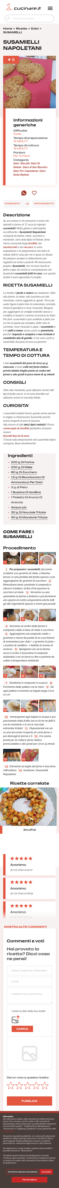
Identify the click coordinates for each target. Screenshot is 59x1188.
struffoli (32, 243)
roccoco (28, 247)
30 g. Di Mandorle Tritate (29, 517)
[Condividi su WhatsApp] (24, 194)
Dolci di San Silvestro (35, 167)
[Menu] (50, 8)
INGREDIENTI (12, 203)
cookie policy (8, 1131)
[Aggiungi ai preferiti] (34, 193)
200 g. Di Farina (22, 462)
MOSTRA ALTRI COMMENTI (25, 926)
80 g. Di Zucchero (24, 472)
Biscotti (25, 163)
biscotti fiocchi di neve (16, 435)
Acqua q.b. (19, 507)
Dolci (16, 163)
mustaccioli (10, 247)
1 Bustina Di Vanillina (26, 492)
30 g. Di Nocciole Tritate (28, 512)
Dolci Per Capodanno (25, 170)
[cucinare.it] (23, 6)
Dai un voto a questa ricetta (28, 1077)
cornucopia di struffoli (16, 428)
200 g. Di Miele (21, 467)
